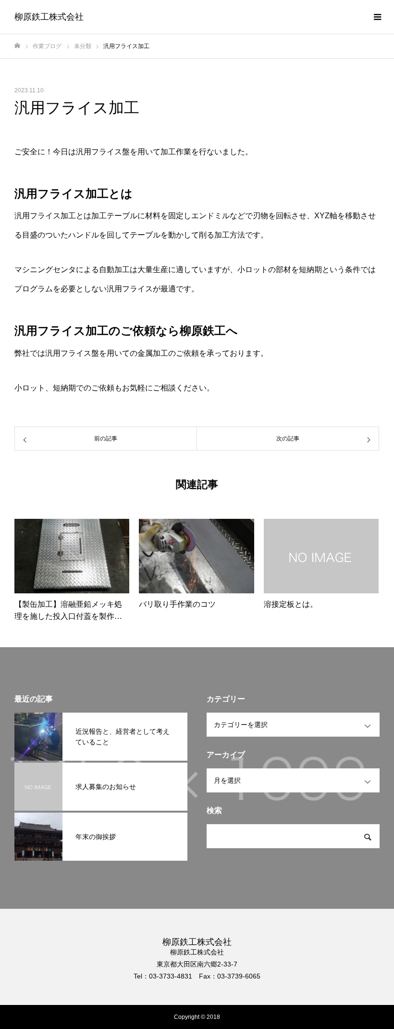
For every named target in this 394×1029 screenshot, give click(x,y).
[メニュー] (377, 17)
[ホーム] (17, 46)
